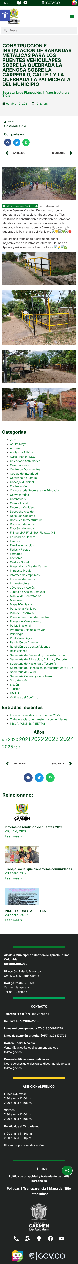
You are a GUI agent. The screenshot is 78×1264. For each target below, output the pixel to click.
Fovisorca (16, 558)
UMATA (14, 693)
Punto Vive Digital (21, 638)
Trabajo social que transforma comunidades (38, 719)
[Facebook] (50, 1238)
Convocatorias (19, 494)
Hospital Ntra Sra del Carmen (29, 566)
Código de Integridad (24, 473)
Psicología (16, 634)
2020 (13, 739)
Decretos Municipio (22, 507)
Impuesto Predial (21, 570)
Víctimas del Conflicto (24, 697)
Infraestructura (19, 583)
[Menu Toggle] (72, 16)
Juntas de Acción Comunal (27, 591)
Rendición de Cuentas (24, 642)
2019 (4, 740)
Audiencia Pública (21, 452)
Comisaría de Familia (23, 477)
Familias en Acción (22, 545)
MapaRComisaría (21, 604)
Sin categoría (18, 680)
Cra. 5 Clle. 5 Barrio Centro (21, 975)
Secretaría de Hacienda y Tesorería (33, 663)
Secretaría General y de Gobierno (31, 676)
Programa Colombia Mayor (27, 629)
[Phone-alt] (16, 1238)
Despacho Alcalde (22, 511)
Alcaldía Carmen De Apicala (20, 206)
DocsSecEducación (22, 524)
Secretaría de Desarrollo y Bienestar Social (37, 655)
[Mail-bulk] (27, 1238)
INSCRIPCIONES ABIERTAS (28, 723)
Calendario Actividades (25, 461)
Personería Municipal (23, 608)
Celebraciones (19, 465)
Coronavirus (18, 499)
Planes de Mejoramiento (25, 621)
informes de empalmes (25, 575)
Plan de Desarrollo (22, 613)
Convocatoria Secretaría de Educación (35, 490)
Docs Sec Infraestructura (26, 520)
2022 (37, 739)
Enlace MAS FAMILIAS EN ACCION (32, 532)
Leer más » (13, 836)
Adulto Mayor (18, 444)
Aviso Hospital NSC (22, 456)
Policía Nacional (20, 625)
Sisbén (14, 684)
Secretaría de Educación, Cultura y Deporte (38, 659)
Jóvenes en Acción (22, 587)
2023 (52, 738)
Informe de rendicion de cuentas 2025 (35, 715)
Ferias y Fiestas (20, 549)
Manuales (16, 600)
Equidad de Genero (22, 537)
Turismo (15, 688)
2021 (24, 739)
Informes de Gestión (23, 579)
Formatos (16, 553)
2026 (17, 747)
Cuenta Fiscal (19, 503)
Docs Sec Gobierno (22, 515)
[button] (5, 15)
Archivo (15, 448)
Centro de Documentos (25, 469)
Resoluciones (18, 651)
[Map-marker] (39, 1238)
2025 (7, 746)
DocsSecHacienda (22, 528)
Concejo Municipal (22, 482)
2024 (13, 439)
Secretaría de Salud (23, 672)
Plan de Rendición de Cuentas (29, 617)
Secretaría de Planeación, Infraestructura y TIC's (35, 94)
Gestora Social (19, 562)
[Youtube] (62, 1238)
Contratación (18, 486)
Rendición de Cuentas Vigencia (30, 646)
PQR (5, 3)
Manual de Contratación (25, 596)
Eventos (15, 541)
